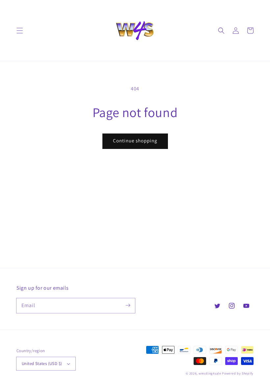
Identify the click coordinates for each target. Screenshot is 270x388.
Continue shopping (135, 140)
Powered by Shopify (238, 373)
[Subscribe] (128, 305)
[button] (20, 30)
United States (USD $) (42, 363)
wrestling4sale (210, 373)
